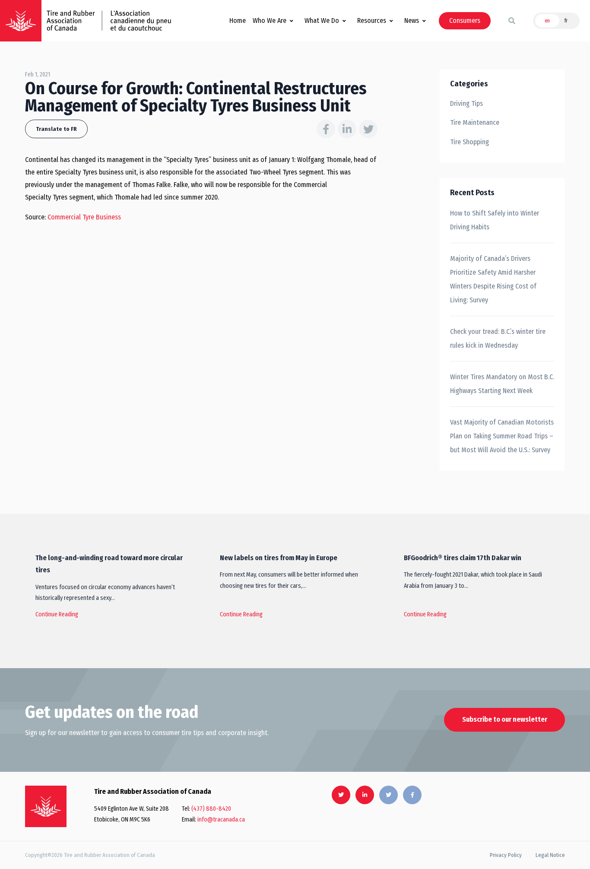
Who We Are (269, 20)
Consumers (464, 20)
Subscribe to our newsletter (504, 719)
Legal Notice (550, 855)
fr (566, 21)
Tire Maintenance (474, 122)
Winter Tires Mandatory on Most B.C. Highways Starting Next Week (502, 384)
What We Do (322, 20)
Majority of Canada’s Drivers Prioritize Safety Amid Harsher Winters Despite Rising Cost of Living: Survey (493, 279)
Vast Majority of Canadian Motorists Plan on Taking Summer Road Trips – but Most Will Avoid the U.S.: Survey (502, 436)
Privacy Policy (506, 855)
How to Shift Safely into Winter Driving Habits (494, 220)
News (411, 20)
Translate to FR (56, 129)
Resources (371, 20)
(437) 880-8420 (211, 808)
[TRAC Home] (46, 806)
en (547, 21)
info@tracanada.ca (221, 819)
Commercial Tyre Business (84, 217)
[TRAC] (20, 20)
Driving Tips (466, 103)
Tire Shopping (469, 142)
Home (237, 20)
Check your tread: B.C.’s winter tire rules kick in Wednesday (498, 338)
